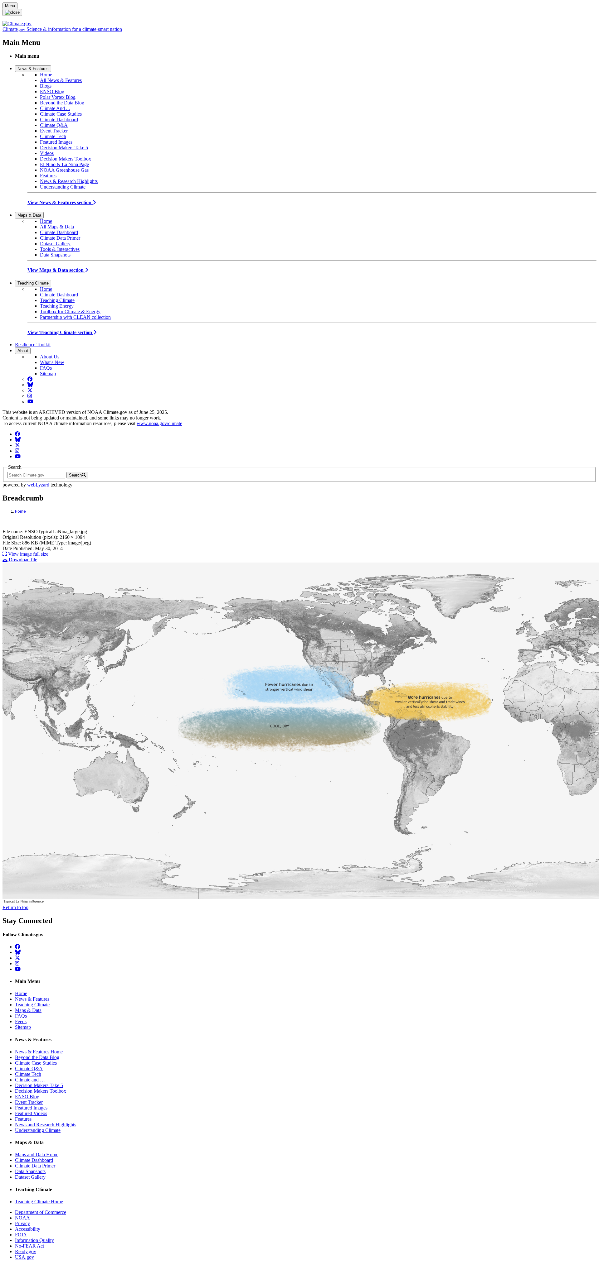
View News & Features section (60, 202)
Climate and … (30, 1079)
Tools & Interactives (60, 249)
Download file (22, 559)
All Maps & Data (57, 226)
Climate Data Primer (60, 238)
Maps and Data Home (36, 1154)
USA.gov (24, 1257)
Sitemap (48, 373)
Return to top (15, 907)
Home (46, 74)
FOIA (21, 1234)
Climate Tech (53, 136)
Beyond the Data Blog (62, 102)
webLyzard (38, 484)
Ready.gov (25, 1251)
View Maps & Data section (56, 270)
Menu (10, 5)
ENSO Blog (52, 91)
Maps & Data (29, 215)
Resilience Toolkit (33, 344)
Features (48, 175)
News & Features (33, 68)
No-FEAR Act (29, 1245)
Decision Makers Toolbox (65, 158)
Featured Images (56, 142)
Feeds (21, 1021)
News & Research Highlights (69, 181)
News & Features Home (39, 1051)
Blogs (45, 86)
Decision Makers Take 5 (64, 147)
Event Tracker (54, 130)
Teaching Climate (33, 283)
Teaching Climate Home (39, 1201)
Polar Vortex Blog (57, 97)
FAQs (46, 368)
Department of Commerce (40, 1212)
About (22, 350)
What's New (52, 362)
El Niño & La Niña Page (64, 164)
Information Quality (34, 1240)
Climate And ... (55, 108)
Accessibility (27, 1229)
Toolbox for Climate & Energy (70, 311)
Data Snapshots (55, 254)
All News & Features (61, 80)
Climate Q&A (54, 125)
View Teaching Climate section (60, 332)
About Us (49, 356)
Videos (47, 153)
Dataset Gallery (55, 243)
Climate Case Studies (61, 114)
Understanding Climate (62, 186)
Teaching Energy (57, 306)
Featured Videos (31, 1113)
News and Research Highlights (45, 1124)
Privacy (22, 1223)
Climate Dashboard (59, 119)
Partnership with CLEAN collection (75, 317)
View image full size (27, 554)
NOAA (22, 1217)
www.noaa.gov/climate (159, 423)
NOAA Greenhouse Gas (64, 170)
